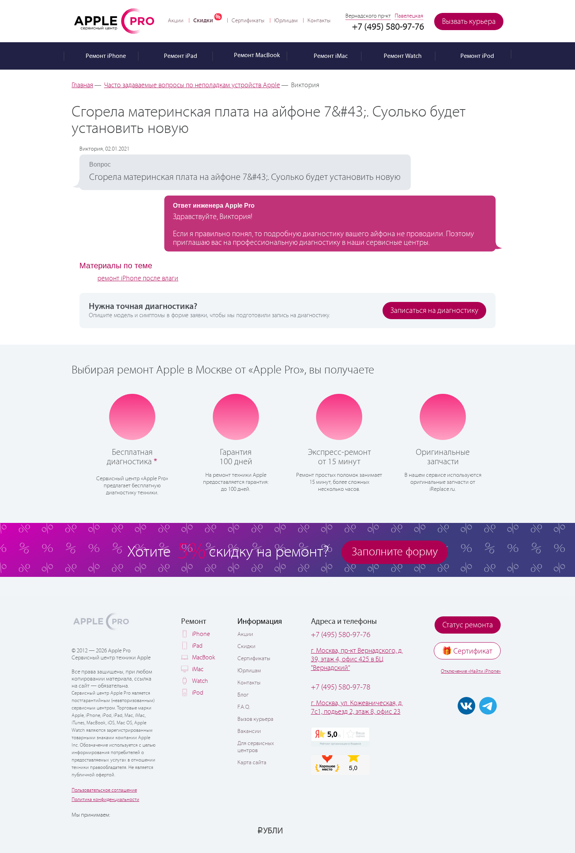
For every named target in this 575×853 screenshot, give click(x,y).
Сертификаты (248, 21)
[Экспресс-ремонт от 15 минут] (339, 416)
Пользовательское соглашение (104, 790)
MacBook (203, 657)
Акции (175, 21)
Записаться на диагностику (434, 311)
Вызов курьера (255, 719)
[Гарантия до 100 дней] (235, 416)
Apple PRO (114, 20)
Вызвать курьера (469, 22)
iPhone (201, 634)
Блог (242, 695)
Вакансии (249, 731)
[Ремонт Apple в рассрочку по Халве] (464, 830)
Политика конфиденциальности (105, 800)
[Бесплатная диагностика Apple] (132, 416)
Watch (200, 681)
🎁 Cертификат (467, 651)
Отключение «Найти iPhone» (471, 671)
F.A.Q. (243, 707)
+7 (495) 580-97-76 (340, 635)
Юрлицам (286, 21)
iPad (197, 646)
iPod (197, 693)
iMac (197, 669)
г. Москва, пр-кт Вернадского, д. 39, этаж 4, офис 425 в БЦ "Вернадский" (357, 659)
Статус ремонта (467, 625)
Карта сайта (251, 763)
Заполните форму (395, 552)
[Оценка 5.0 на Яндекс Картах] (340, 737)
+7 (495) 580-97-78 (340, 687)
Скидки (203, 20)
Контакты (319, 21)
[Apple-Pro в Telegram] (488, 706)
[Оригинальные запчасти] (443, 416)
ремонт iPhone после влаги (137, 278)
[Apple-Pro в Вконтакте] (466, 706)
